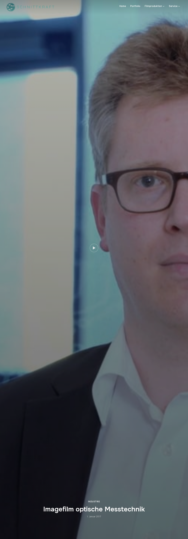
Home (122, 6)
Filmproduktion (153, 6)
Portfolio (135, 6)
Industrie (94, 501)
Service (173, 6)
